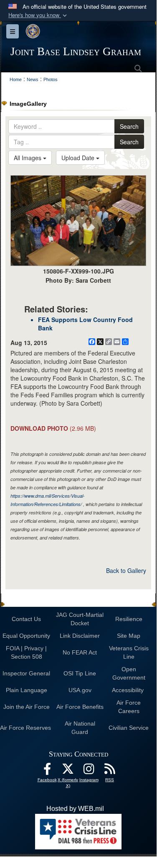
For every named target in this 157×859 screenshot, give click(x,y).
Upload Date (78, 157)
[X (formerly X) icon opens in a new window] (68, 771)
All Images (28, 157)
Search (129, 126)
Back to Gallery (126, 570)
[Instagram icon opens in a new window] (88, 771)
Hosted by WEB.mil (75, 808)
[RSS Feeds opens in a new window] (109, 771)
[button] (38, 15)
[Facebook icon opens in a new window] (47, 771)
